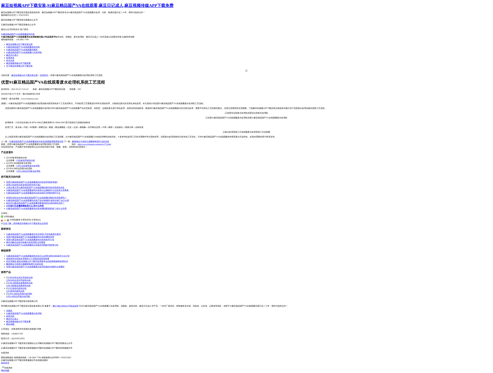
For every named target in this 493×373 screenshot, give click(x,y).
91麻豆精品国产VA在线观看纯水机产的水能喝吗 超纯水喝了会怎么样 (37, 200)
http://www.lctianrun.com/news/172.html (94, 144)
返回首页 (5, 363)
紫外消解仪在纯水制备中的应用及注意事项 (25, 242)
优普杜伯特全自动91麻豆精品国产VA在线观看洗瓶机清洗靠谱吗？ (36, 198)
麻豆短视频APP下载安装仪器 (19, 44)
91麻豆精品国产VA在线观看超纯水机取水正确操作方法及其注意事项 (37, 190)
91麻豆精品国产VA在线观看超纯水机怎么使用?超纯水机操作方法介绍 (37, 256)
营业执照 (74, 306)
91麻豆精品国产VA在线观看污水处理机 (24, 52)
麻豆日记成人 (12, 55)
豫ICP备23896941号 (61, 306)
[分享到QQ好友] (8, 220)
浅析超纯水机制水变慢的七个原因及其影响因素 (27, 259)
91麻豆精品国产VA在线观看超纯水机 (18, 34)
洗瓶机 (9, 311)
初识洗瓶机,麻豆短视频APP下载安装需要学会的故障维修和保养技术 (37, 261)
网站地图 (10, 324)
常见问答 (10, 60)
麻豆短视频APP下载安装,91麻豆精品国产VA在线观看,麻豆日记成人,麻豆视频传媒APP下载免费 (87, 5)
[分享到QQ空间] (5, 220)
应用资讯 (10, 58)
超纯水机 (10, 316)
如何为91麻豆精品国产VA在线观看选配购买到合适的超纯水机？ (35, 203)
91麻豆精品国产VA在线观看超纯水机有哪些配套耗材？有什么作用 (36, 208)
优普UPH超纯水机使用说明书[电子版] (23, 185)
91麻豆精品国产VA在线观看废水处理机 (24, 313)
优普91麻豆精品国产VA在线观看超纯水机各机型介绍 (30, 240)
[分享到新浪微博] (2, 220)
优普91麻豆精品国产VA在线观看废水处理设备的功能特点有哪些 (35, 267)
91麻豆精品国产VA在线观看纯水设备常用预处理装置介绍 (32, 245)
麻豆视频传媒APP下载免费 (18, 63)
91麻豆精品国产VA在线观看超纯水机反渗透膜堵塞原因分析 (36, 141)
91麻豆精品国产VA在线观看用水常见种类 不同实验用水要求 (33, 234)
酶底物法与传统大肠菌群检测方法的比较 (90, 141)
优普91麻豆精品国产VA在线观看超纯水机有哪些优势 (30, 237)
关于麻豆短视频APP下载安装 (19, 66)
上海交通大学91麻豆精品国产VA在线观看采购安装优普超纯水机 (35, 187)
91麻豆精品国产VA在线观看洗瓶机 (22, 50)
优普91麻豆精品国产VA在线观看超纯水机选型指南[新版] (32, 182)
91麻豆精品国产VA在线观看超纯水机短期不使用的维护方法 (33, 193)
